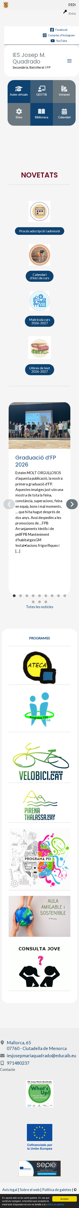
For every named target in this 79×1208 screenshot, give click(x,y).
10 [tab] (33, 602)
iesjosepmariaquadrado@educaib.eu (41, 1055)
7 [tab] (52, 596)
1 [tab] (14, 596)
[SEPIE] (40, 1168)
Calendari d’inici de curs (39, 276)
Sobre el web (30, 1189)
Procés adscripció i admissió (39, 231)
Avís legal (9, 1189)
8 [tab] (58, 596)
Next (68, 503)
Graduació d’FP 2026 (35, 461)
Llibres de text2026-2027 (39, 369)
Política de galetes (56, 1189)
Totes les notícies (39, 607)
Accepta (64, 1198)
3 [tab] (27, 596)
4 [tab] (33, 596)
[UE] (39, 1136)
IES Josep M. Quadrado (29, 58)
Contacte (7, 1069)
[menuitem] (35, 5)
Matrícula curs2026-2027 (39, 321)
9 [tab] (65, 596)
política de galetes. (55, 1204)
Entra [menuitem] (72, 13)
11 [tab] (39, 602)
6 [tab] (46, 596)
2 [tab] (21, 596)
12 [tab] (46, 602)
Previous (5, 503)
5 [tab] (39, 596)
